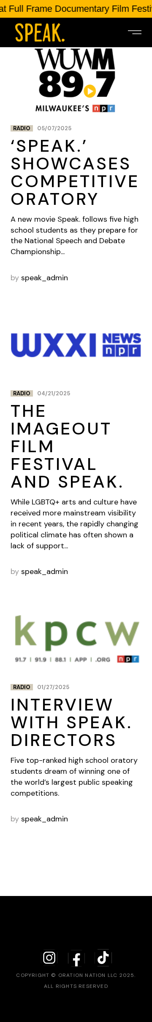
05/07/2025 (54, 128)
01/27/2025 (53, 687)
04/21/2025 (53, 393)
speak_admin (44, 278)
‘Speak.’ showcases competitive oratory (75, 172)
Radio (21, 128)
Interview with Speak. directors (72, 722)
